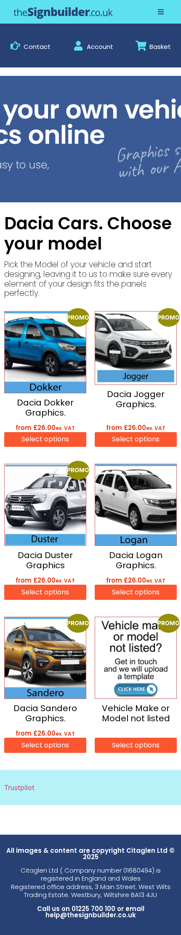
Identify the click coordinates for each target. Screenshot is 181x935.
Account (100, 46)
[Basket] (141, 46)
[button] (160, 11)
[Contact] (15, 46)
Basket (160, 46)
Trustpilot (19, 787)
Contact (37, 46)
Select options (45, 439)
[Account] (78, 46)
